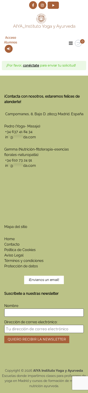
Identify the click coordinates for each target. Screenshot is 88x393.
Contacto (12, 244)
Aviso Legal (13, 255)
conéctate (31, 65)
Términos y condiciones (24, 261)
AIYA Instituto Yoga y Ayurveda (58, 371)
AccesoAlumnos (10, 40)
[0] (78, 43)
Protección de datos (21, 266)
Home (9, 239)
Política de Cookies (20, 250)
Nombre (11, 306)
